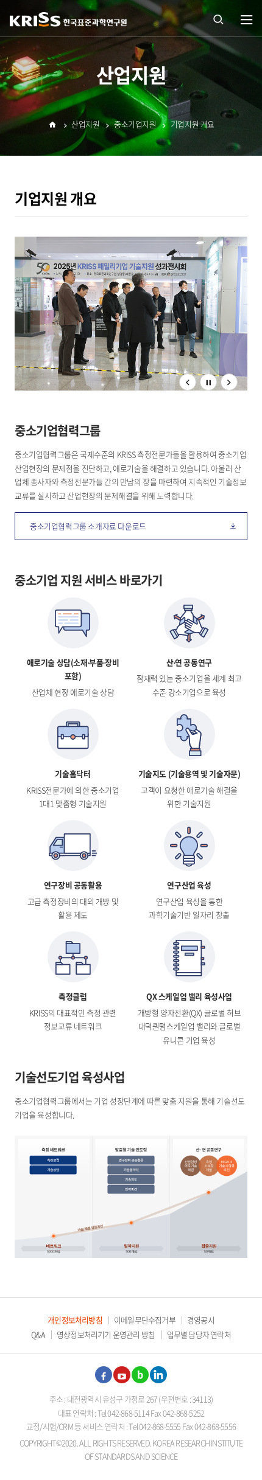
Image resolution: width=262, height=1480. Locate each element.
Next (229, 390)
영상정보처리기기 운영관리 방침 (106, 1334)
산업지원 (85, 124)
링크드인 (158, 1374)
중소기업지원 (135, 124)
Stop (208, 382)
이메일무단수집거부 (144, 1319)
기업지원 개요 (192, 124)
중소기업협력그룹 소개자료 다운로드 (88, 526)
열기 (247, 20)
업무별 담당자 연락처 (199, 1334)
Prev (188, 390)
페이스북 (103, 1374)
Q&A (38, 1334)
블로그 (140, 1374)
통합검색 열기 (218, 18)
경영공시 (200, 1319)
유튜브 (121, 1374)
